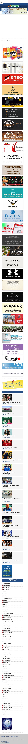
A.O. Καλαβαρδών (6, 585)
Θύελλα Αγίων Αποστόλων (8, 675)
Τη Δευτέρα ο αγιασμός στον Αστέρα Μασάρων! (11, 486)
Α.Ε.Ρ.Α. (4, 596)
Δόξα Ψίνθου (5, 662)
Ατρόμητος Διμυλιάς (7, 643)
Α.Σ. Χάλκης (5, 611)
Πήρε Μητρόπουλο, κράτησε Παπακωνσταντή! (9, 473)
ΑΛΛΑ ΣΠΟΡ (16, 736)
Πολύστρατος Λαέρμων (7, 707)
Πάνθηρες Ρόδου (6, 703)
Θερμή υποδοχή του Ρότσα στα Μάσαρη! (11, 402)
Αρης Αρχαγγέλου (6, 634)
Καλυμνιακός (5, 681)
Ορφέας (4, 696)
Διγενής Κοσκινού (6, 658)
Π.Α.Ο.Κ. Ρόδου (6, 701)
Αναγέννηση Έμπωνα (7, 619)
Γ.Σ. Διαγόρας (5, 647)
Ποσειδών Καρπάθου (7, 709)
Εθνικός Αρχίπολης (7, 664)
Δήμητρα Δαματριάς (7, 651)
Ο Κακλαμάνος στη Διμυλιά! (9, 435)
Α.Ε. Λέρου (5, 593)
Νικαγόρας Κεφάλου (7, 688)
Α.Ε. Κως (5, 591)
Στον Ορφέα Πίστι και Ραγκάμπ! (10, 447)
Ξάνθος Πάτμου (6, 690)
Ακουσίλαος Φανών (7, 617)
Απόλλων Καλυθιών (7, 630)
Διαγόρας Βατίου (6, 656)
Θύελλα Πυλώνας (6, 677)
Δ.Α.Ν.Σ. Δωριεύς (6, 649)
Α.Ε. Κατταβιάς (6, 589)
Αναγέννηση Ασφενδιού (8, 621)
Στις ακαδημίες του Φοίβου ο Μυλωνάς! (12, 460)
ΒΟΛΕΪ (12, 736)
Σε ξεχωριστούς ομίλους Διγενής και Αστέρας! (11, 499)
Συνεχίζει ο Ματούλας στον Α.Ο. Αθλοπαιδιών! (10, 547)
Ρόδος (4, 711)
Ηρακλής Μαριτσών (7, 673)
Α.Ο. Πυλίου (5, 602)
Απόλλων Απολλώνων (7, 626)
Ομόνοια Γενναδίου (7, 694)
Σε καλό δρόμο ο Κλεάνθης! (9, 413)
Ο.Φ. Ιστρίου (5, 692)
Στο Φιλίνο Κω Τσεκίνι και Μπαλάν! (11, 536)
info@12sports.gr (4, 741)
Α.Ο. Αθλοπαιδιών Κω (7, 598)
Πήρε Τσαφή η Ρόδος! (8, 425)
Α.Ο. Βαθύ (5, 600)
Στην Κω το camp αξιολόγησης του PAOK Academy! (12, 560)
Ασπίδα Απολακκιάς (7, 636)
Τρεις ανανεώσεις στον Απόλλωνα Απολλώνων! (10, 526)
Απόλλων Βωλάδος (7, 628)
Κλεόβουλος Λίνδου (7, 686)
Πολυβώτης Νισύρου (7, 705)
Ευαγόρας (5, 666)
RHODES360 (7, 742)
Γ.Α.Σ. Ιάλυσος (6, 645)
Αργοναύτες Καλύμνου (7, 632)
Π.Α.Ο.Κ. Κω (5, 699)
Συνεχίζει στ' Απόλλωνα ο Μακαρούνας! (12, 512)
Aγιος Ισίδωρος (6, 587)
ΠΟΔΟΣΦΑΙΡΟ (3, 736)
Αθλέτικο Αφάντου (6, 615)
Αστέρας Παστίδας (6, 641)
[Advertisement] (14, 26)
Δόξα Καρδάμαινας (6, 660)
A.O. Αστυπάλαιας (6, 583)
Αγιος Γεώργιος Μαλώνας (8, 613)
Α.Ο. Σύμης (5, 604)
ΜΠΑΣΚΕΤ (8, 736)
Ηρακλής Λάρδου (6, 671)
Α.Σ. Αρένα (5, 606)
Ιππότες (4, 679)
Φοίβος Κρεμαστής (6, 716)
